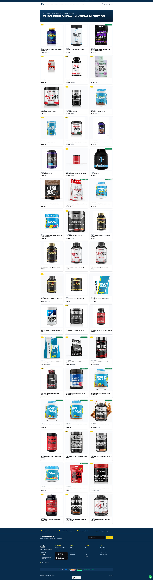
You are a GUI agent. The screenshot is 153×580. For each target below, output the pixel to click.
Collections (50, 13)
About (82, 4)
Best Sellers (72, 554)
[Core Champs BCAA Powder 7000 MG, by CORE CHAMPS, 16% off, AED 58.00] (76, 225)
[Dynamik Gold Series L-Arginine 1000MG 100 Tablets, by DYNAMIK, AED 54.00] (51, 256)
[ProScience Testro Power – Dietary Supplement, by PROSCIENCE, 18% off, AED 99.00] (76, 69)
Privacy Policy (103, 547)
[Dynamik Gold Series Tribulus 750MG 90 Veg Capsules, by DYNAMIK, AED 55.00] (101, 225)
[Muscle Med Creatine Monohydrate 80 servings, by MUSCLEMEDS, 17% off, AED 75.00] (76, 162)
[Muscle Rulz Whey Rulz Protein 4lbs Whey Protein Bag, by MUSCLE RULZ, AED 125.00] (101, 288)
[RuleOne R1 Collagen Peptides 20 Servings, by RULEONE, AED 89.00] (76, 39)
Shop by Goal (49, 4)
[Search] (102, 4)
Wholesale (87, 549)
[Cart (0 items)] (112, 4)
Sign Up (109, 537)
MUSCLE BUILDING (58, 13)
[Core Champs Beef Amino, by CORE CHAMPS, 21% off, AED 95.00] (76, 100)
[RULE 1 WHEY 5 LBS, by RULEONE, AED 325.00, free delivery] (101, 162)
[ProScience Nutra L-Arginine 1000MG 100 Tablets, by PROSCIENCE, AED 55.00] (101, 256)
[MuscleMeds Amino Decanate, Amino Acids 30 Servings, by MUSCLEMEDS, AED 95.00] (51, 446)
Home (44, 13)
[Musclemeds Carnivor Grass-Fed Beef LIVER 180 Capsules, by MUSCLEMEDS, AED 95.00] (101, 319)
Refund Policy (103, 549)
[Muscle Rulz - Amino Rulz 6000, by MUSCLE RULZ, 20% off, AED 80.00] (51, 131)
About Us (87, 547)
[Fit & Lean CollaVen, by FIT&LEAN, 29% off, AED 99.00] (101, 69)
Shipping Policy (103, 552)
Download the (86, 1)
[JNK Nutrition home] (42, 4)
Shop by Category (59, 4)
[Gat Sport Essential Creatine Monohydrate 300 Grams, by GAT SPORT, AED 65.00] (51, 319)
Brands (67, 4)
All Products (72, 547)
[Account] (109, 4)
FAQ (86, 554)
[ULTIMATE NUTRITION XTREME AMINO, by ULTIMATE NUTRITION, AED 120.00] (101, 131)
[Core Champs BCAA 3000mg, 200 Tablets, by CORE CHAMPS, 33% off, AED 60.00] (76, 319)
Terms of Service (103, 554)
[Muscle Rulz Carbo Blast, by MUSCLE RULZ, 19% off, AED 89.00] (51, 69)
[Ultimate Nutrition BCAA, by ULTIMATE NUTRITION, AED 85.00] (51, 162)
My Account (111, 575)
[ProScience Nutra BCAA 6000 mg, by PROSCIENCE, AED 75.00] (51, 100)
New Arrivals (72, 552)
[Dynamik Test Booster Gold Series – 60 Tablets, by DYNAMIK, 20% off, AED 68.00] (51, 288)
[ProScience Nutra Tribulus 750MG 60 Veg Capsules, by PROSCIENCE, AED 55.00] (76, 256)
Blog (78, 4)
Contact (86, 556)
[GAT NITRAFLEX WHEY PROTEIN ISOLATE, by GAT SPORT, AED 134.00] (51, 193)
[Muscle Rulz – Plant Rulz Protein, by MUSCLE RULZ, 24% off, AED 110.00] (101, 100)
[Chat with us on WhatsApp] (150, 577)
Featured (72, 4)
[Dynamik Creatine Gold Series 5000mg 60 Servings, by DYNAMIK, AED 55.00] (76, 288)
